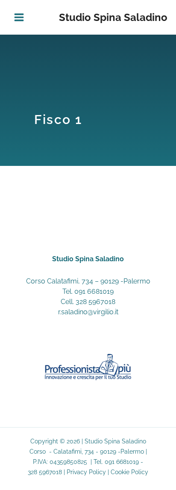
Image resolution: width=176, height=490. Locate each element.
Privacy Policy (86, 472)
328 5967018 (95, 302)
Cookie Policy (129, 472)
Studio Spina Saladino (113, 17)
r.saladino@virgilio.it (88, 312)
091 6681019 (94, 291)
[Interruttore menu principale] (19, 17)
